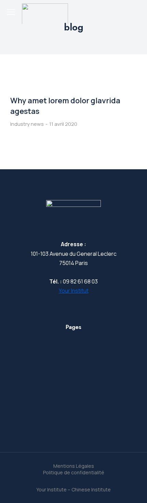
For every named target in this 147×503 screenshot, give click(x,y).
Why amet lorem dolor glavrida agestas (65, 105)
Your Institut (74, 290)
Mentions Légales (73, 466)
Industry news (27, 124)
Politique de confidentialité (73, 472)
